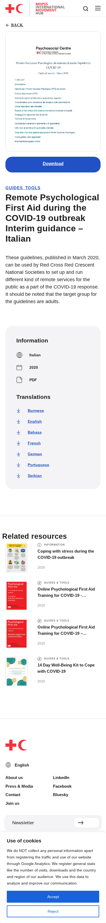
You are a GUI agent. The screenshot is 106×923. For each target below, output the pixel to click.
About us (14, 777)
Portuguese (38, 465)
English (35, 421)
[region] (53, 877)
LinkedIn (61, 777)
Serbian (35, 475)
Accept (53, 897)
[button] (97, 8)
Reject (53, 911)
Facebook (62, 786)
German (35, 454)
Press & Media (19, 786)
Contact (12, 794)
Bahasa (35, 432)
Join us (12, 803)
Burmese (36, 410)
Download (53, 163)
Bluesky (60, 794)
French (34, 443)
